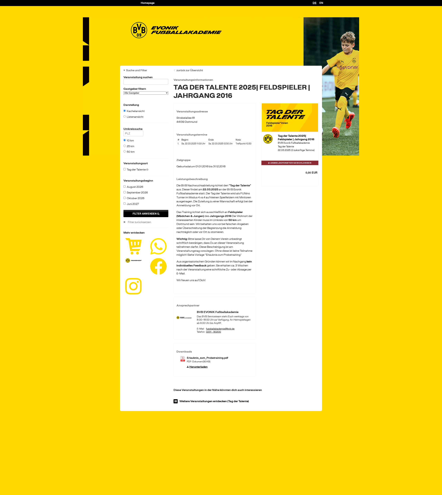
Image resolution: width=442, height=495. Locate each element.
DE (314, 3)
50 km (130, 152)
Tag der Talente (136, 169)
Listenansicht (135, 117)
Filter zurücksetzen (139, 222)
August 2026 (135, 187)
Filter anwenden (145, 213)
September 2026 (137, 192)
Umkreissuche (132, 129)
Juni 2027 (133, 204)
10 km (130, 140)
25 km (130, 146)
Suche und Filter (136, 70)
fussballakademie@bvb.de (220, 328)
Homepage (148, 3)
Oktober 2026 (135, 198)
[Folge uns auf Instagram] (133, 286)
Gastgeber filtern (134, 89)
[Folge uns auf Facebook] (158, 266)
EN (321, 3)
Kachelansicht (136, 111)
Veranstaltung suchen (138, 77)
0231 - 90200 (213, 331)
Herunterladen (198, 367)
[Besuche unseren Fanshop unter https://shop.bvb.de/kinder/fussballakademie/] (133, 260)
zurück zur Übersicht (189, 70)
